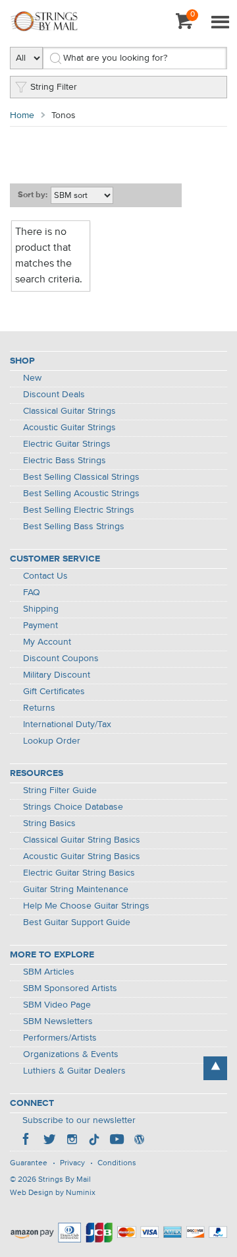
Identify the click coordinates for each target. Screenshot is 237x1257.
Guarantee (28, 1163)
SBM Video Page (57, 1005)
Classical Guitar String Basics (81, 840)
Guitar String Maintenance (75, 889)
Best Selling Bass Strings (73, 526)
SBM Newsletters (58, 1021)
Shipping (41, 609)
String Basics (49, 823)
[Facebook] (27, 1141)
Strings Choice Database (73, 807)
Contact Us (45, 576)
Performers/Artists (60, 1038)
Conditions (116, 1163)
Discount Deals (54, 394)
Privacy (72, 1163)
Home (22, 115)
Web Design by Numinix (52, 1193)
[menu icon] (220, 23)
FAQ (31, 592)
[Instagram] (72, 1141)
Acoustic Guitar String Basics (81, 856)
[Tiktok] (94, 1141)
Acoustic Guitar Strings (69, 427)
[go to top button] (215, 1068)
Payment (40, 625)
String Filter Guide (60, 790)
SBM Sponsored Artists (70, 988)
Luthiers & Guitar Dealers (74, 1071)
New (32, 378)
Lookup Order (51, 741)
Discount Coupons (61, 658)
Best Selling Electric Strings (78, 510)
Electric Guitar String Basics (79, 873)
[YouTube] (116, 1141)
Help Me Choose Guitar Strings (86, 906)
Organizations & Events (70, 1054)
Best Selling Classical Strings (81, 477)
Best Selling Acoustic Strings (81, 493)
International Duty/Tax (67, 724)
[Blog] (139, 1141)
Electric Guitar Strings (67, 444)
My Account (47, 642)
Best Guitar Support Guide (76, 922)
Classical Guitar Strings (69, 411)
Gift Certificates (54, 691)
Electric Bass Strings (64, 460)
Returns (39, 708)
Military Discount (56, 675)
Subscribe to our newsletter (79, 1120)
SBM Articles (48, 972)
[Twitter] (49, 1141)
